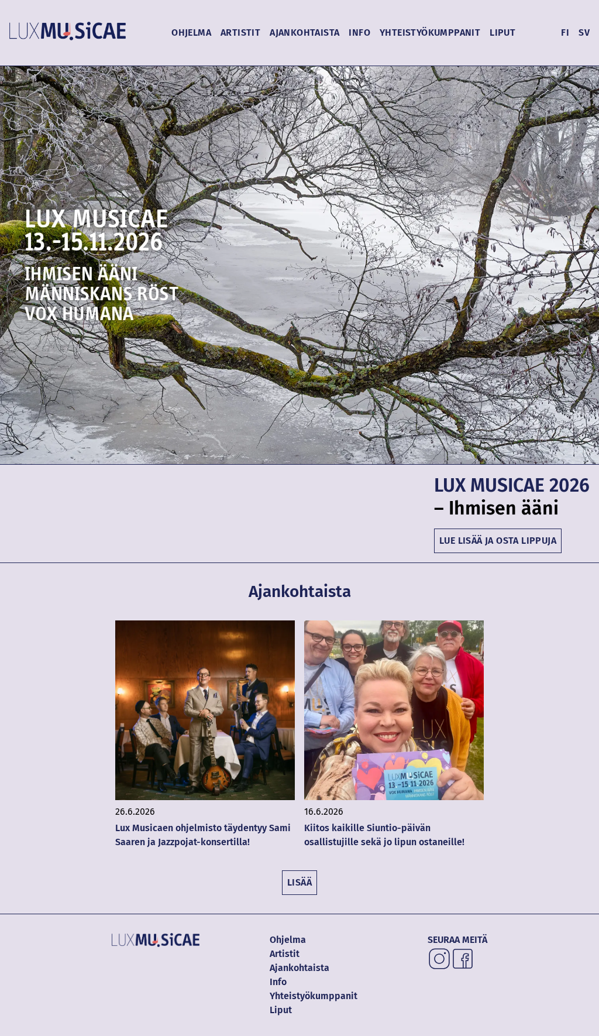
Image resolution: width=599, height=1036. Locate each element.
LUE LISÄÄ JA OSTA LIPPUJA (497, 540)
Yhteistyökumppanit (430, 32)
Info (359, 32)
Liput (502, 32)
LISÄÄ (299, 882)
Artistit (240, 32)
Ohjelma (191, 32)
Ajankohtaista (304, 32)
